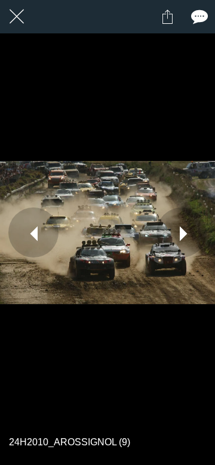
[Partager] (167, 16)
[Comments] (198, 16)
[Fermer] (17, 17)
